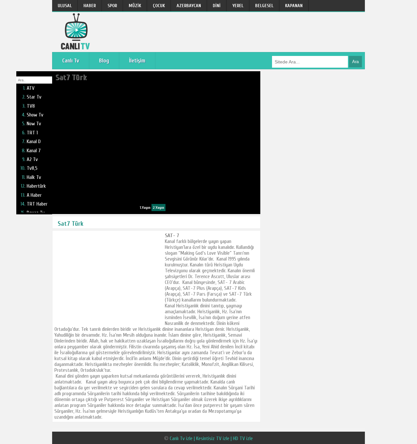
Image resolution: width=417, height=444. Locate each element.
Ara (355, 61)
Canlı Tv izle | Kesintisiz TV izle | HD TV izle (211, 438)
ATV (31, 88)
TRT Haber (37, 204)
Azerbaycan (189, 5)
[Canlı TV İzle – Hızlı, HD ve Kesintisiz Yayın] (76, 48)
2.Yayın (158, 207)
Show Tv (35, 115)
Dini (217, 5)
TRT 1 (32, 133)
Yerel (237, 5)
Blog (104, 61)
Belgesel (264, 5)
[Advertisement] (108, 278)
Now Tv (34, 124)
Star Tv (34, 97)
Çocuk (159, 5)
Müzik (135, 5)
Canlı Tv (70, 61)
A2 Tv (32, 159)
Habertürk (36, 186)
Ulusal (65, 5)
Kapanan (294, 5)
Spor (112, 5)
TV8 (31, 106)
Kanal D (34, 141)
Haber (89, 5)
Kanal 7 (34, 151)
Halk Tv (34, 177)
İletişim (137, 61)
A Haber (34, 195)
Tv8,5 (32, 168)
